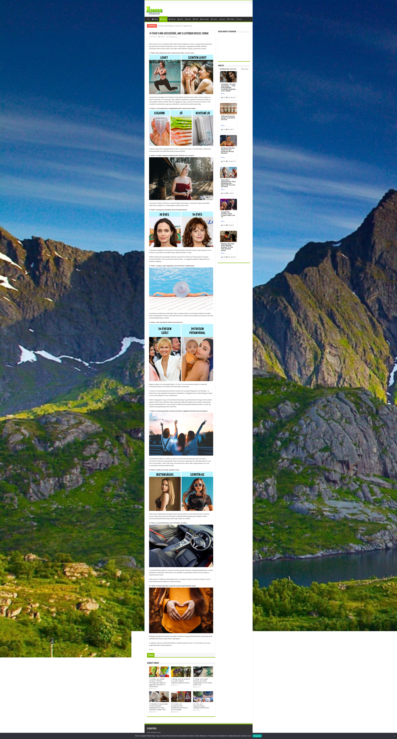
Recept (223, 19)
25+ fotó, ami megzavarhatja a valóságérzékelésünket (201, 706)
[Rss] (251, 2)
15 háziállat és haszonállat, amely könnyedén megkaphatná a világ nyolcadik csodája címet (158, 707)
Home (148, 19)
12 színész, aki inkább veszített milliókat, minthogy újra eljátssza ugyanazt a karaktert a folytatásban (157, 682)
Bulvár (189, 19)
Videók (156, 19)
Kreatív (215, 19)
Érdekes (164, 19)
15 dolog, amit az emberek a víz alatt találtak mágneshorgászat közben (180, 681)
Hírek (196, 19)
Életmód (173, 19)
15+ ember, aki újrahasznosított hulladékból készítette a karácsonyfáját (179, 707)
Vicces (240, 19)
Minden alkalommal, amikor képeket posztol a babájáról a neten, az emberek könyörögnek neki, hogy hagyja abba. (190, 26)
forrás (151, 649)
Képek (181, 19)
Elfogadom (257, 736)
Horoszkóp (205, 19)
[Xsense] (159, 9)
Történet (231, 19)
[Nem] (394, 736)
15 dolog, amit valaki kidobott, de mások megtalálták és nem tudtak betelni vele (202, 682)
